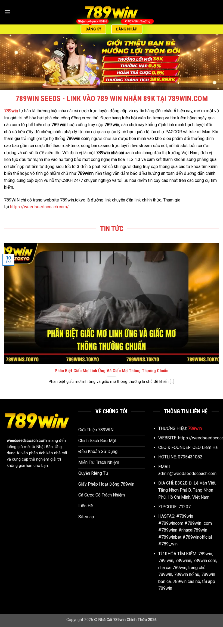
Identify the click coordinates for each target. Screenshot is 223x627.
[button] (7, 12)
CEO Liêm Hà (205, 447)
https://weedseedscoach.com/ (39, 206)
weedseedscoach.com (27, 440)
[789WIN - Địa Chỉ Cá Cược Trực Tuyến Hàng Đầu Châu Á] (111, 12)
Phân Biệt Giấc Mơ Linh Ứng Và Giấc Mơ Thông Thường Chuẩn (111, 370)
